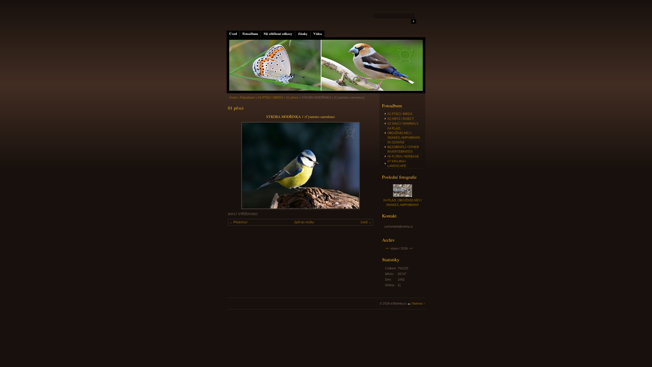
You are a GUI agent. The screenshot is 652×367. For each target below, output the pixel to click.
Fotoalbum (250, 33)
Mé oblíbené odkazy (278, 33)
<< (387, 248)
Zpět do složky (304, 222)
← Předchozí (238, 222)
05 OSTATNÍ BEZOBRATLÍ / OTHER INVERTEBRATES (403, 147)
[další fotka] (365, 165)
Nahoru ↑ (418, 303)
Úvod (233, 33)
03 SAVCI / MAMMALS (402, 123)
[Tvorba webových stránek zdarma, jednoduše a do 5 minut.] (409, 304)
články (303, 33)
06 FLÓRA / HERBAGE (403, 156)
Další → (366, 222)
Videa (317, 33)
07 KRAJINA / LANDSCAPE (396, 164)
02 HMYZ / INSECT (400, 119)
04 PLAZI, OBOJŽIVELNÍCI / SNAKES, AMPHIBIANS (403, 133)
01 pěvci (292, 97)
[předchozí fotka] (236, 165)
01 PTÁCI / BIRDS (270, 97)
